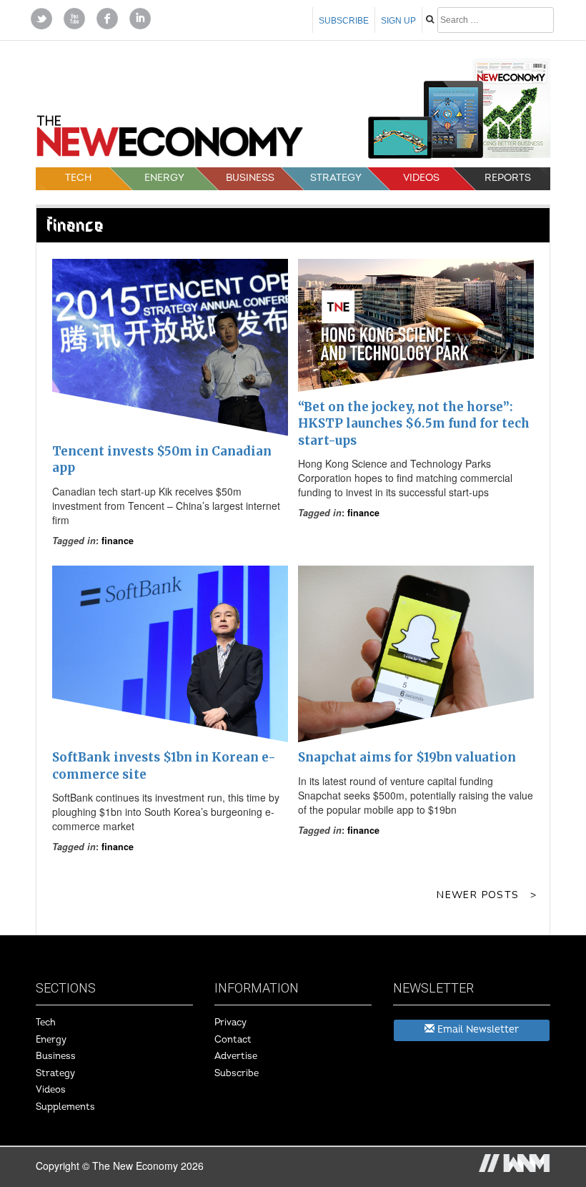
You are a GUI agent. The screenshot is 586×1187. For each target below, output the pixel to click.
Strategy (336, 178)
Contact (233, 1039)
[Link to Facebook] (107, 17)
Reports (508, 178)
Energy (164, 178)
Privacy (230, 1022)
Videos (421, 178)
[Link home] (170, 140)
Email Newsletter (476, 1029)
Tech (78, 178)
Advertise (235, 1056)
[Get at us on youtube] (74, 17)
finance (117, 540)
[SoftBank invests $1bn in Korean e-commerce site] (170, 654)
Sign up (398, 21)
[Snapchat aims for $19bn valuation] (416, 654)
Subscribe (344, 21)
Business (250, 178)
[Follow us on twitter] (41, 17)
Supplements (65, 1107)
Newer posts (478, 895)
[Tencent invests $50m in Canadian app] (170, 347)
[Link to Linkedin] (140, 17)
